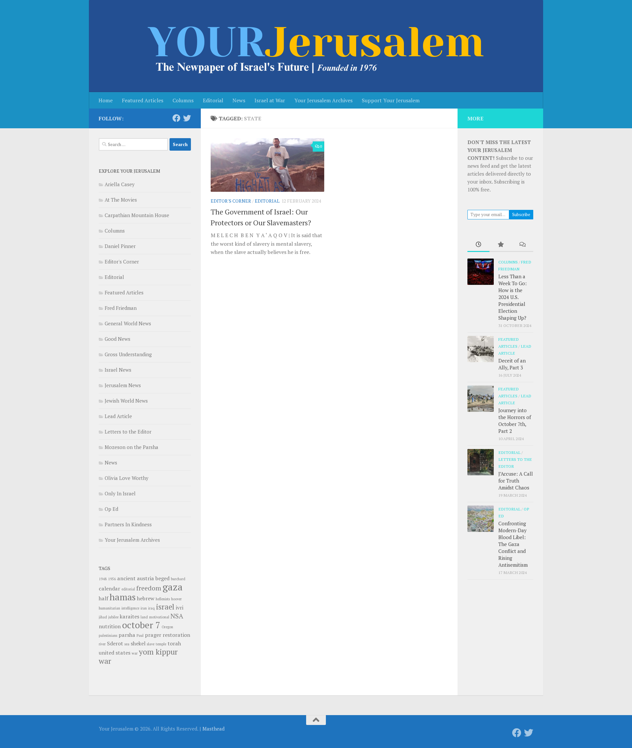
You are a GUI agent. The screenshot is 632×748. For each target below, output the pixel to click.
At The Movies (121, 199)
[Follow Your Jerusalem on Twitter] (187, 118)
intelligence (130, 608)
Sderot (115, 643)
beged (162, 578)
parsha (126, 634)
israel (165, 607)
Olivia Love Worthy (126, 478)
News (238, 100)
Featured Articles (142, 100)
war (135, 653)
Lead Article (118, 416)
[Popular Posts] (500, 245)
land (144, 617)
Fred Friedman (121, 308)
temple (161, 644)
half (103, 598)
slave (150, 644)
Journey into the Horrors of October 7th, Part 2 (514, 420)
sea (126, 644)
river (102, 644)
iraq (151, 608)
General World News (128, 323)
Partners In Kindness (128, 524)
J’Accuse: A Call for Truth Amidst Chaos (515, 480)
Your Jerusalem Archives (323, 100)
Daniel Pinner (120, 246)
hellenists (163, 599)
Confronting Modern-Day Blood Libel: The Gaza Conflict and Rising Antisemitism (513, 544)
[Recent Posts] (478, 245)
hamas (123, 597)
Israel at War (269, 100)
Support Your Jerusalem (391, 100)
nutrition (110, 626)
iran (144, 608)
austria (145, 578)
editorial (128, 589)
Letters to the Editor (128, 431)
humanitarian (109, 608)
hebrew (145, 598)
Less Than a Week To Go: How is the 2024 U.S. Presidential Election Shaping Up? (512, 297)
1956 (112, 579)
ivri (179, 607)
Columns (183, 100)
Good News (117, 339)
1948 (103, 579)
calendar (109, 588)
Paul (140, 635)
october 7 (141, 625)
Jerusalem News (123, 385)
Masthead (213, 728)
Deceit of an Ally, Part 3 (512, 364)
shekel (138, 643)
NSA (177, 615)
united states (114, 652)
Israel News (118, 369)
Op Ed (111, 509)
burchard (178, 579)
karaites (129, 616)
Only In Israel (120, 493)
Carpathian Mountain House (137, 215)
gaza (173, 587)
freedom (148, 588)
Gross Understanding (128, 354)
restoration (176, 634)
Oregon (167, 627)
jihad (103, 617)
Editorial (213, 100)
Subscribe (521, 214)
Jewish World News (126, 400)
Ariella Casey (120, 184)
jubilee (113, 617)
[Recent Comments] (522, 245)
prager (153, 634)
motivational (159, 617)
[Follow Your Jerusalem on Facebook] (176, 118)
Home (105, 100)
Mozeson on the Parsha (131, 447)
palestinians (108, 635)
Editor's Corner (231, 201)
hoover (176, 599)
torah (174, 643)
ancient (126, 578)
